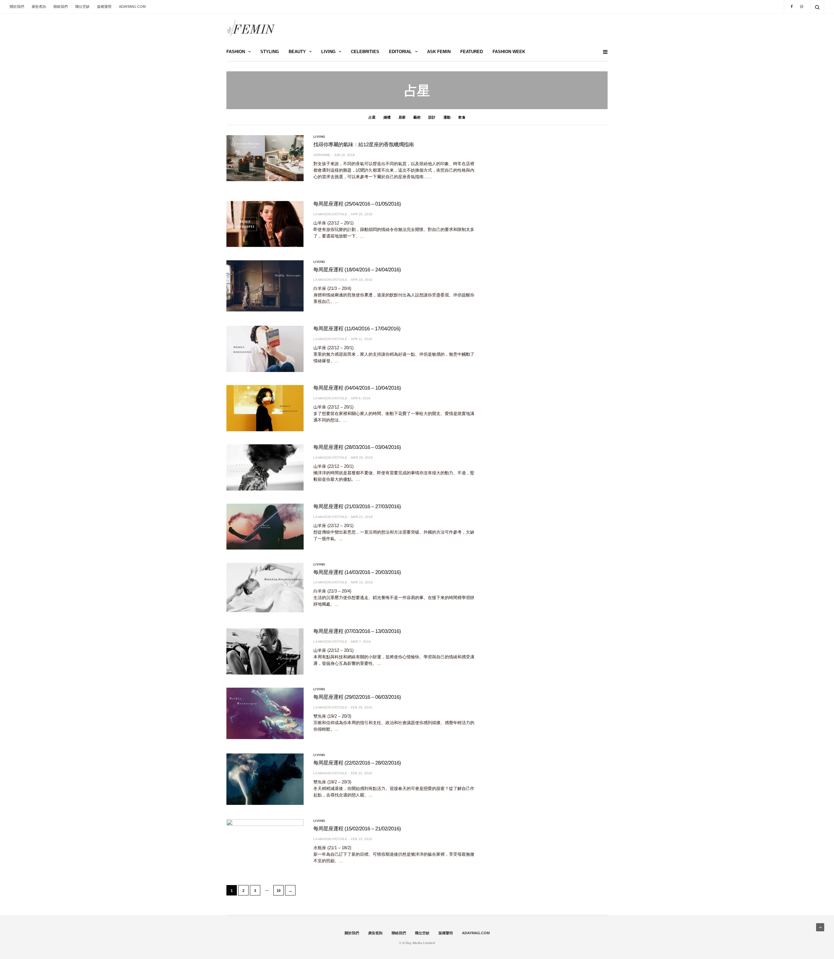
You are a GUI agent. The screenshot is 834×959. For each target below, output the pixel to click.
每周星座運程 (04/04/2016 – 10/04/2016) (357, 388)
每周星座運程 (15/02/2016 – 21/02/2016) (357, 829)
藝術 (417, 117)
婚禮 (387, 117)
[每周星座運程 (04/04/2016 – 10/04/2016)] (265, 408)
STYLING (269, 51)
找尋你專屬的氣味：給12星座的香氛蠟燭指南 (363, 145)
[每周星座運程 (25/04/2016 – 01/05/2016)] (265, 224)
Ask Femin (439, 51)
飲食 (462, 117)
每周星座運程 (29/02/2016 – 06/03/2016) (357, 697)
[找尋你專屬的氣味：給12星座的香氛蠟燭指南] (265, 158)
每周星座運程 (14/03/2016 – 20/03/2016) (357, 572)
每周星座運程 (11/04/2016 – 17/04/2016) (356, 329)
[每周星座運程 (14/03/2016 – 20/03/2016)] (265, 587)
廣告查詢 (39, 6)
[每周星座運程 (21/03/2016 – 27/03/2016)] (265, 527)
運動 (447, 117)
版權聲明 (104, 6)
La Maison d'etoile (330, 214)
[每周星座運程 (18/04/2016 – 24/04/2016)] (265, 286)
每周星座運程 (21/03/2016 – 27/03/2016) (357, 506)
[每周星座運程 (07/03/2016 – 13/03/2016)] (265, 651)
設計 (432, 117)
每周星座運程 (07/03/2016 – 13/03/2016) (357, 631)
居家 (402, 117)
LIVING (328, 51)
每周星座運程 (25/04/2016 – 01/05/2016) (357, 204)
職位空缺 (82, 6)
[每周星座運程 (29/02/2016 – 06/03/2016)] (265, 713)
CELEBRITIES (365, 51)
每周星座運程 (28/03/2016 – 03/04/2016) (357, 447)
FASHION (235, 51)
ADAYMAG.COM (132, 6)
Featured (471, 51)
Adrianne (321, 155)
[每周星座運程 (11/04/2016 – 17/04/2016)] (265, 349)
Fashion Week (509, 51)
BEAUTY (297, 51)
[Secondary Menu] (603, 52)
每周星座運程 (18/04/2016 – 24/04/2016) (357, 270)
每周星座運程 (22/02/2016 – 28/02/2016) (357, 763)
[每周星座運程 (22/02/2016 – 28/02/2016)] (265, 779)
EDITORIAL (400, 51)
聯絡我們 (60, 6)
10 (278, 891)
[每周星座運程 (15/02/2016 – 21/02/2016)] (265, 845)
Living (319, 136)
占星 (372, 117)
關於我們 (17, 6)
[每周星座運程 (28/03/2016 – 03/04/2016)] (265, 467)
